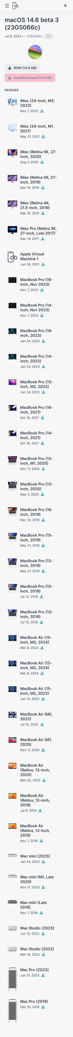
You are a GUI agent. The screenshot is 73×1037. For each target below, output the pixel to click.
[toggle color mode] (65, 6)
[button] (7, 6)
